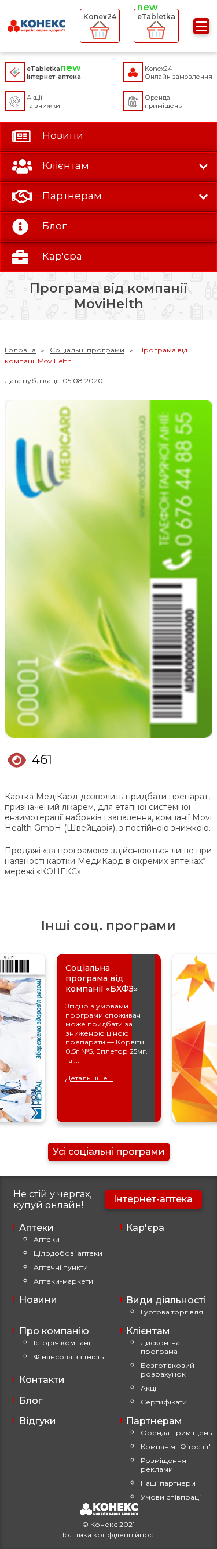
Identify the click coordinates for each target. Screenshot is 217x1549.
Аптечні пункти (61, 1267)
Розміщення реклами (163, 1465)
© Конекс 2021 (108, 1524)
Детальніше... (89, 1078)
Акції (149, 1388)
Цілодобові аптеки (68, 1253)
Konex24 (99, 16)
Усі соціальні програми (109, 1151)
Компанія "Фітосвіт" (176, 1446)
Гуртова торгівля (172, 1311)
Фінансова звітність (69, 1356)
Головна (20, 349)
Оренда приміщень (176, 1432)
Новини (38, 1299)
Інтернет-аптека (153, 1199)
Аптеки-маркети (63, 1281)
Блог (30, 1400)
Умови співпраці (171, 1497)
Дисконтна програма (160, 1347)
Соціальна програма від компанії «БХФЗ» (101, 978)
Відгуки (37, 1420)
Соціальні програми (87, 349)
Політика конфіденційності (108, 1534)
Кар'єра (145, 1227)
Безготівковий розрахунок (167, 1369)
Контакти (42, 1379)
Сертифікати (164, 1401)
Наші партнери (168, 1483)
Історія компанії (63, 1342)
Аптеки (47, 1239)
